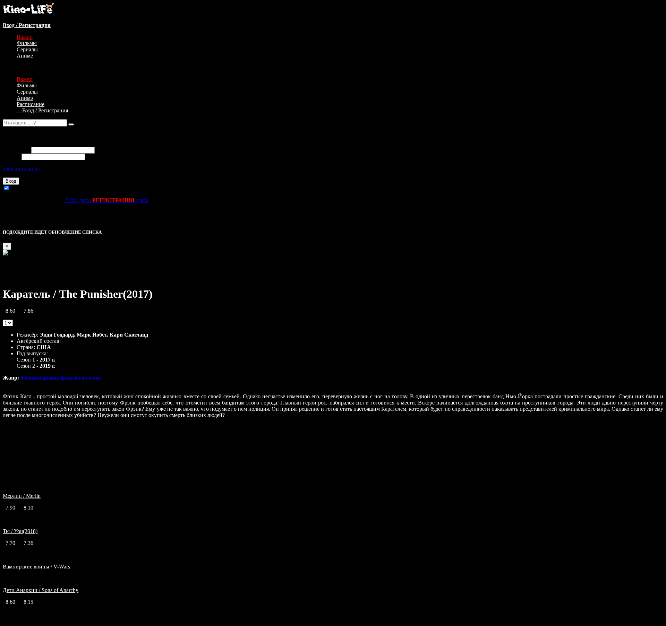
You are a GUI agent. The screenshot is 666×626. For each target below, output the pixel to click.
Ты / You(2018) (20, 531)
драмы (50, 378)
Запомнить (24, 188)
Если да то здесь (106, 200)
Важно (25, 37)
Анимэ (25, 98)
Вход (11, 181)
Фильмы (27, 43)
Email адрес (16, 150)
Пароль (11, 156)
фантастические (81, 378)
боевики (30, 378)
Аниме (25, 56)
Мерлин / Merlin (22, 496)
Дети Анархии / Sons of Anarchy (40, 590)
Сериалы (27, 49)
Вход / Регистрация (42, 110)
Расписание (30, 104)
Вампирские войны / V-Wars (36, 567)
